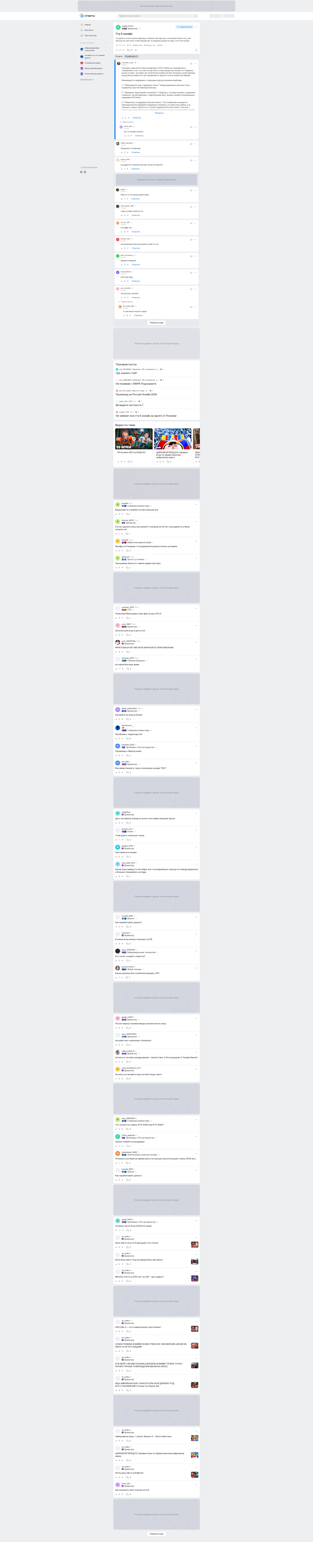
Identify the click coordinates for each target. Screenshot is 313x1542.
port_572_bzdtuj (124, 391)
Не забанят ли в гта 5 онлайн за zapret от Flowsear (146, 416)
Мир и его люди (138, 391)
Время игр (132, 29)
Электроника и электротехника (142, 1155)
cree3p (121, 412)
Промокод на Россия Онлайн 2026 (136, 394)
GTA (130, 401)
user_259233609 (125, 380)
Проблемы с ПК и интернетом (144, 369)
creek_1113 (123, 401)
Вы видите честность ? (129, 405)
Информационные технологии (141, 952)
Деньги (130, 918)
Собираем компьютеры (138, 506)
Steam (130, 831)
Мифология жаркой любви (139, 542)
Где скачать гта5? (126, 373)
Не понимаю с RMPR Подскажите (136, 384)
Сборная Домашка (136, 661)
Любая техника (134, 969)
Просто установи (135, 559)
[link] (134, 446)
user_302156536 (125, 369)
